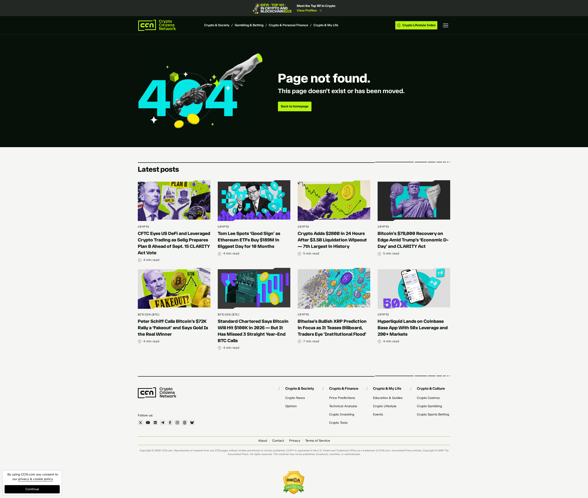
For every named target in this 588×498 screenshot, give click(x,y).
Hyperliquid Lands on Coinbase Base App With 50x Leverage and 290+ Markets (413, 327)
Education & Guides (387, 398)
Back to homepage (294, 106)
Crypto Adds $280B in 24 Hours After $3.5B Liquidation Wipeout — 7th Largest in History (332, 240)
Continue (32, 489)
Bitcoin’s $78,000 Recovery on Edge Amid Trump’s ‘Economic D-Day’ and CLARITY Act (413, 240)
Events (378, 414)
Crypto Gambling (429, 406)
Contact (278, 441)
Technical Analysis (343, 406)
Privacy (294, 441)
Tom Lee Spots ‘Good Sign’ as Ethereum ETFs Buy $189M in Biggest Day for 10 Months (249, 240)
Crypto (143, 226)
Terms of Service (317, 441)
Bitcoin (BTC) (148, 314)
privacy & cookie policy (35, 479)
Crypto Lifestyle (384, 406)
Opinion (291, 406)
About (262, 441)
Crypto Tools (338, 423)
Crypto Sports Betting (433, 414)
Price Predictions (342, 398)
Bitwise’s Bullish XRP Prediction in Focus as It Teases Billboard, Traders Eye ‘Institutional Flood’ (332, 327)
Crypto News (295, 398)
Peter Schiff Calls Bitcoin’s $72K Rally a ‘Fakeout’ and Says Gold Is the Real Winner (173, 327)
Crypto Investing (341, 414)
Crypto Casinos (428, 398)
